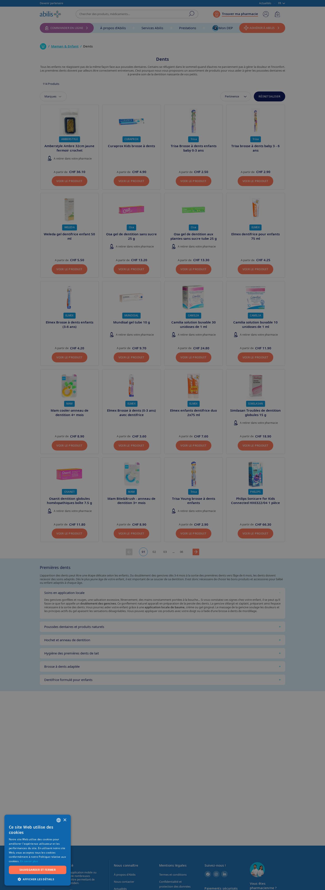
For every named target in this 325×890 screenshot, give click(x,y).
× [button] (64, 820)
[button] (37, 879)
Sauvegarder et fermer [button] (37, 870)
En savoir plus (29, 861)
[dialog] (162, 445)
